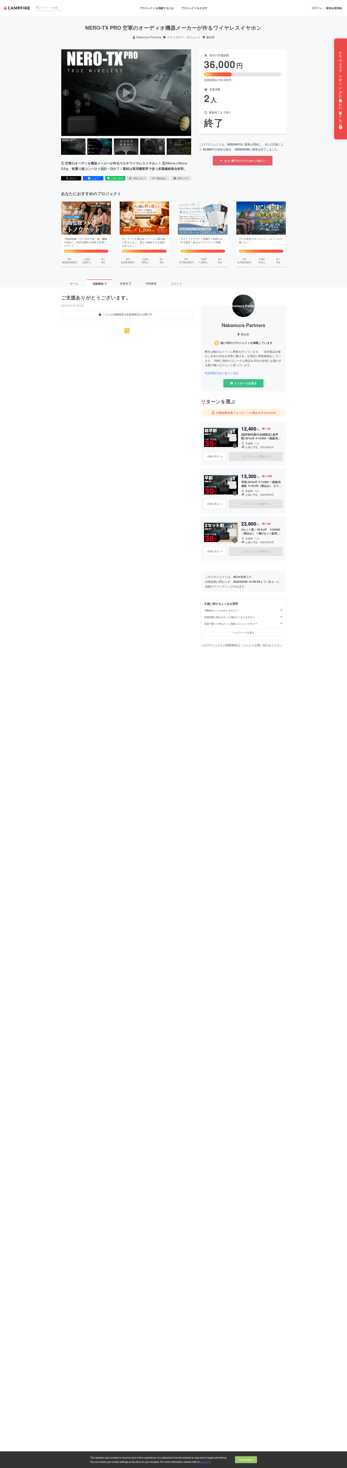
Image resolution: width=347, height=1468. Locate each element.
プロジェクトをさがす (194, 8)
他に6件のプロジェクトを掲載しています (246, 343)
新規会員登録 (334, 8)
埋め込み (161, 178)
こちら (244, 645)
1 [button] (127, 330)
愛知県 (210, 37)
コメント (176, 283)
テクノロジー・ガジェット (184, 37)
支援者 (125, 283)
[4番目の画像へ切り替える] (152, 146)
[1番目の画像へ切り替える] (73, 146)
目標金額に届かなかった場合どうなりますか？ (229, 617)
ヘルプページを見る (243, 632)
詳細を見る (213, 456)
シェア (95, 178)
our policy (205, 1461)
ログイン (317, 8)
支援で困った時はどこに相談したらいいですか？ (230, 623)
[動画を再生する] (126, 93)
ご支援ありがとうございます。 (96, 297)
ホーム (74, 283)
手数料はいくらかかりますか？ (221, 610)
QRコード (183, 178)
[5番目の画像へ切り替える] (179, 146)
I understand (246, 1459)
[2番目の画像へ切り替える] (99, 146)
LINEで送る (117, 178)
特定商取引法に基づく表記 (222, 373)
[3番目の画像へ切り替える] (126, 146)
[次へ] (187, 93)
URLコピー (139, 178)
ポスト (73, 178)
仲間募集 (151, 283)
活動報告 (99, 284)
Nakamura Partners (148, 37)
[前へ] (66, 93)
